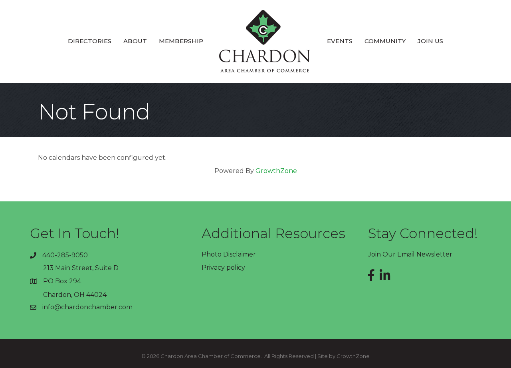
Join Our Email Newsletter (410, 254)
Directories (89, 41)
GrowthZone (276, 171)
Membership (181, 41)
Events (340, 41)
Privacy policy (223, 267)
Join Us (430, 41)
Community (385, 41)
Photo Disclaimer (229, 254)
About (135, 41)
